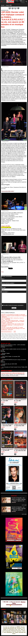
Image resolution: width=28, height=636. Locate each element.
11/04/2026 (13, 511)
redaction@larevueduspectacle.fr (14, 604)
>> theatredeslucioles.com (7, 234)
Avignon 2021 (18, 337)
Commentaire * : (5, 291)
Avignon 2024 (9, 338)
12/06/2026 (13, 502)
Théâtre (2, 333)
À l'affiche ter (14, 338)
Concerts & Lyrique (10, 333)
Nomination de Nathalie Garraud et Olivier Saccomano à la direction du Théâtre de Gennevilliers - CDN (14, 366)
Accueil (2, 5)
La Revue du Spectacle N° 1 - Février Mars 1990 (7, 425)
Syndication (13, 605)
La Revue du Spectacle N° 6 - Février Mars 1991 (20, 425)
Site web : (4, 287)
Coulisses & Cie (4, 337)
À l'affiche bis (20, 333)
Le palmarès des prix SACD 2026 (9, 358)
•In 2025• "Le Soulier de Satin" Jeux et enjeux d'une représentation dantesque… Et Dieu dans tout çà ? (12, 324)
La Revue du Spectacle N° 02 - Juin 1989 (20, 400)
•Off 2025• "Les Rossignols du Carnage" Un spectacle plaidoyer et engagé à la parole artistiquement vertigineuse (14, 315)
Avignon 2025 (9, 5)
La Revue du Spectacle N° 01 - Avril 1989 (7, 400)
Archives (13, 337)
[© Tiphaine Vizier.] (14, 49)
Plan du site (6, 605)
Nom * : (3, 278)
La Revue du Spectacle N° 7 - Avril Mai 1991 (7, 450)
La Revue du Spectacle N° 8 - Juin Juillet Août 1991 (20, 450)
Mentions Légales (6, 347)
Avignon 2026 (24, 338)
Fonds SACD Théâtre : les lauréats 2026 (11, 350)
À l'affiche (15, 333)
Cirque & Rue (24, 333)
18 (14, 331)
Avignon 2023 (4, 338)
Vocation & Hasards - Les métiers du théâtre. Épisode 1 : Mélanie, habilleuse (18, 508)
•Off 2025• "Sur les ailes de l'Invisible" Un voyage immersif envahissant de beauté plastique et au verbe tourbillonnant (13, 328)
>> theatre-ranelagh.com (7, 261)
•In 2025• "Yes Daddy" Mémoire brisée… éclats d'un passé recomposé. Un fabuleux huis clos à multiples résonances (12, 321)
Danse (5, 333)
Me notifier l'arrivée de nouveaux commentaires (13, 305)
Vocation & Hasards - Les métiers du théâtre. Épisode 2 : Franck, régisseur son (18, 499)
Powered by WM (20, 605)
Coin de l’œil (10, 337)
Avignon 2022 (23, 337)
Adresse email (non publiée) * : (8, 283)
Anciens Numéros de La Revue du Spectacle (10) (12, 373)
